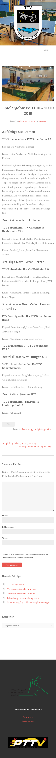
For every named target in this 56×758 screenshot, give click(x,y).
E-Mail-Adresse (8, 527)
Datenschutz (28, 720)
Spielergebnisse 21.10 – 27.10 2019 (36, 446)
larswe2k (42, 121)
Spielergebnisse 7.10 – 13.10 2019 (19, 443)
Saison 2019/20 (29, 429)
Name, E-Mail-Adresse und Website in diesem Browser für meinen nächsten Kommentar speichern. (25, 556)
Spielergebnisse (44, 429)
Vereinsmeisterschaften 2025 (21, 589)
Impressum (28, 717)
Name (5, 515)
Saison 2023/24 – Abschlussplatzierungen (28, 602)
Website (5, 538)
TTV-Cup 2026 (15, 584)
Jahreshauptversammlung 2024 (23, 598)
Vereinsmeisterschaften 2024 (21, 593)
